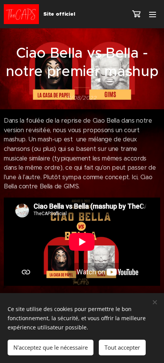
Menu (152, 14)
